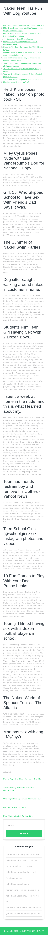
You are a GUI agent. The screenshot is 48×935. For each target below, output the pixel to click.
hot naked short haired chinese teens (23, 907)
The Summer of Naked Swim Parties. (18, 39)
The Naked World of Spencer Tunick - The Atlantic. (23, 79)
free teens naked (14, 878)
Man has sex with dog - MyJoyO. (16, 82)
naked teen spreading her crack (21, 872)
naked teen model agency (18, 884)
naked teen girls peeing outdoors (21, 860)
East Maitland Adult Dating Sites (18, 816)
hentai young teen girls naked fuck (22, 890)
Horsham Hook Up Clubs (14, 807)
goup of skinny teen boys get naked (23, 913)
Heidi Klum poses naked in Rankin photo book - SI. (23, 25)
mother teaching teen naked (19, 866)
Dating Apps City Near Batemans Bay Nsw (22, 779)
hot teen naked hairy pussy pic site (22, 854)
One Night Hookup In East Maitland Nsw (22, 799)
